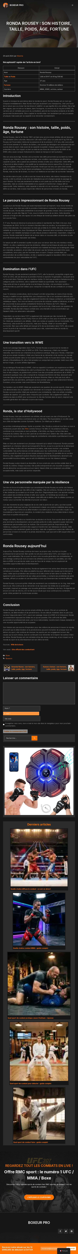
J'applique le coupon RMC (39, 1197)
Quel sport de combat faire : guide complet (30, 1142)
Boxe (8, 655)
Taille (6, 77)
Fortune (7, 85)
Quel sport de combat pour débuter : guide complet (30, 1083)
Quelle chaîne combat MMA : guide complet (30, 948)
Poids (13, 77)
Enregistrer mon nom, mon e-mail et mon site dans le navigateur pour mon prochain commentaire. (37, 724)
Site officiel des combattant (22, 649)
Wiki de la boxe (17, 645)
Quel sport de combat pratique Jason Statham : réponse (30, 1018)
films (27, 429)
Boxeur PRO (17, 5)
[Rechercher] (34, 738)
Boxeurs (9, 658)
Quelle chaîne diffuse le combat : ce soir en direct (31, 889)
